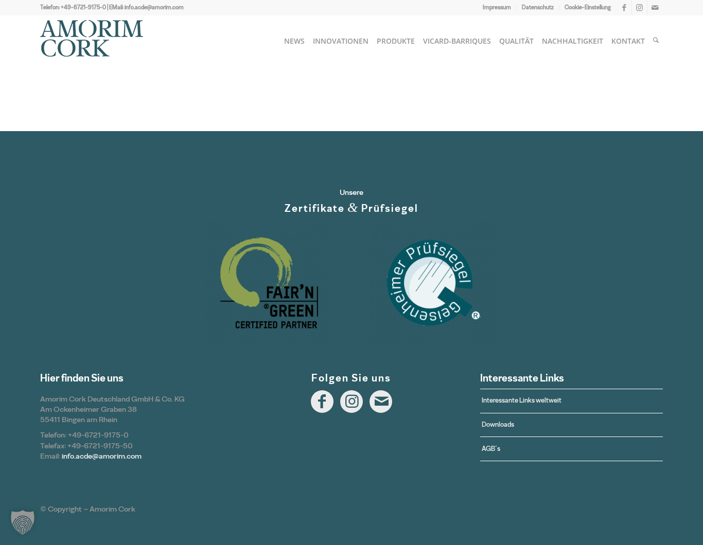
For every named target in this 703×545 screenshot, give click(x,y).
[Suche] (656, 41)
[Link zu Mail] (655, 7)
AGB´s (491, 448)
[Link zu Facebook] (624, 7)
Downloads (498, 424)
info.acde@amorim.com (154, 7)
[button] (22, 522)
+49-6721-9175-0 (83, 7)
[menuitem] (497, 7)
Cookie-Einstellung (588, 7)
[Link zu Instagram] (639, 7)
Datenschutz (538, 7)
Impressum (497, 7)
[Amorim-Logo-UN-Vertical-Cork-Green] (91, 41)
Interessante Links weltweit (521, 400)
